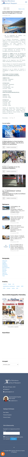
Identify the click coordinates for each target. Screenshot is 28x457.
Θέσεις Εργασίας (5, 267)
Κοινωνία (4, 269)
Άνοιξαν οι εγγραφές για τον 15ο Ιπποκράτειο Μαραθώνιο (11, 167)
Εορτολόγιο (6, 332)
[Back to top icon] (14, 447)
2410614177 (6, 389)
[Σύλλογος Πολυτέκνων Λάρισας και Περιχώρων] (9, 2)
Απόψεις (4, 262)
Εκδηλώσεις (4, 264)
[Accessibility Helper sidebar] (26, 114)
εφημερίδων (17, 326)
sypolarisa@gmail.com (9, 391)
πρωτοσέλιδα (11, 326)
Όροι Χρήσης (6, 412)
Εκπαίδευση (4, 266)
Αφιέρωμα (4, 263)
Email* (4, 431)
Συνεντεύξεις (5, 274)
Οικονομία (4, 270)
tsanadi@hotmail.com (13, 400)
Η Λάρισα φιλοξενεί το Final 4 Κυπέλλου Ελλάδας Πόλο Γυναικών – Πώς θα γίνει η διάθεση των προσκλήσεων (13, 143)
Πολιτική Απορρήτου (7, 414)
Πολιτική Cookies (6, 417)
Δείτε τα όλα (22, 9)
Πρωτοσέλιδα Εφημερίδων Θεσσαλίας (14, 294)
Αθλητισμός (4, 260)
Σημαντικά (4, 273)
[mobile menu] (26, 2)
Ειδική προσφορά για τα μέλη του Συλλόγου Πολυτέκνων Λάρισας (13, 193)
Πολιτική (4, 271)
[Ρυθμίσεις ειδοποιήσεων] (3, 454)
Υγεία (3, 275)
